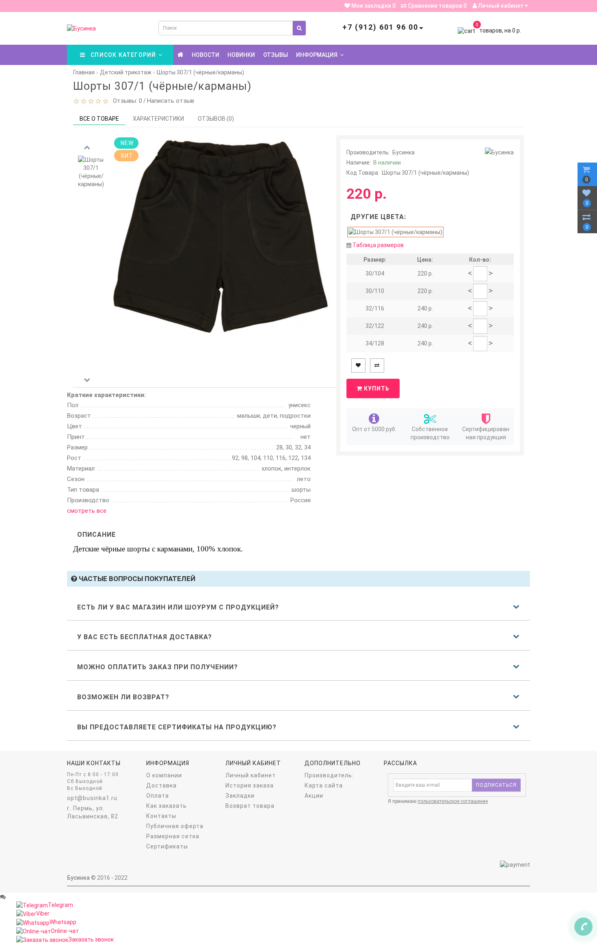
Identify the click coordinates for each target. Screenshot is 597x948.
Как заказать (166, 806)
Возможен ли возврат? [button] (123, 697)
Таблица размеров (378, 245)
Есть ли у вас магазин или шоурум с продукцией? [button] (178, 607)
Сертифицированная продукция (485, 433)
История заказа (249, 785)
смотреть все (86, 510)
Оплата (157, 795)
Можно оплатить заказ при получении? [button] (157, 667)
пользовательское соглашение (452, 801)
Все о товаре (99, 118)
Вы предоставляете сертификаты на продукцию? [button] (177, 727)
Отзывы (275, 55)
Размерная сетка (172, 836)
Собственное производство (430, 433)
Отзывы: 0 (126, 100)
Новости (205, 55)
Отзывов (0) (216, 118)
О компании (164, 775)
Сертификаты (167, 846)
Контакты (161, 816)
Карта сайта (324, 785)
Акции (314, 795)
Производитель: (329, 775)
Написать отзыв (170, 100)
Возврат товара (250, 806)
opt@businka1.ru (92, 798)
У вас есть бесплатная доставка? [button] (144, 637)
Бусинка (403, 152)
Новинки (241, 55)
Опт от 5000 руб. (374, 429)
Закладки (240, 795)
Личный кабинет (501, 5)
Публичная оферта (174, 826)
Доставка (161, 785)
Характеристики (158, 118)
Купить (375, 388)
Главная (84, 72)
